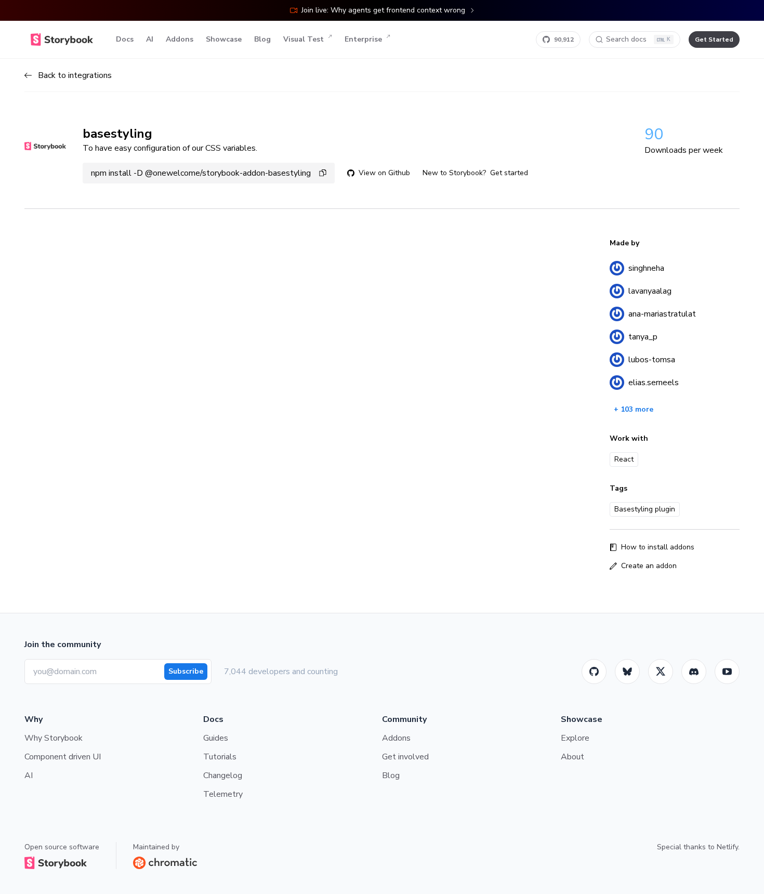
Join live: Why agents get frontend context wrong (383, 10)
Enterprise (363, 39)
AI (149, 39)
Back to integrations (75, 75)
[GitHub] (594, 671)
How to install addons (657, 547)
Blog (262, 39)
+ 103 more (633, 409)
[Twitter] (660, 671)
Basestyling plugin (644, 509)
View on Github (384, 173)
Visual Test (303, 39)
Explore (575, 738)
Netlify (727, 847)
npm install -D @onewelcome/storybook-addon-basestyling (201, 173)
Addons (179, 39)
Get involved (405, 756)
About (572, 756)
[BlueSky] (627, 671)
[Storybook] (693, 671)
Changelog (222, 775)
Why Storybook (53, 738)
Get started (509, 173)
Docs (125, 39)
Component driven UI (62, 756)
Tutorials (219, 756)
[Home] (61, 39)
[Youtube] (727, 671)
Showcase (224, 39)
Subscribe (185, 671)
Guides (215, 738)
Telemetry (223, 794)
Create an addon (649, 566)
